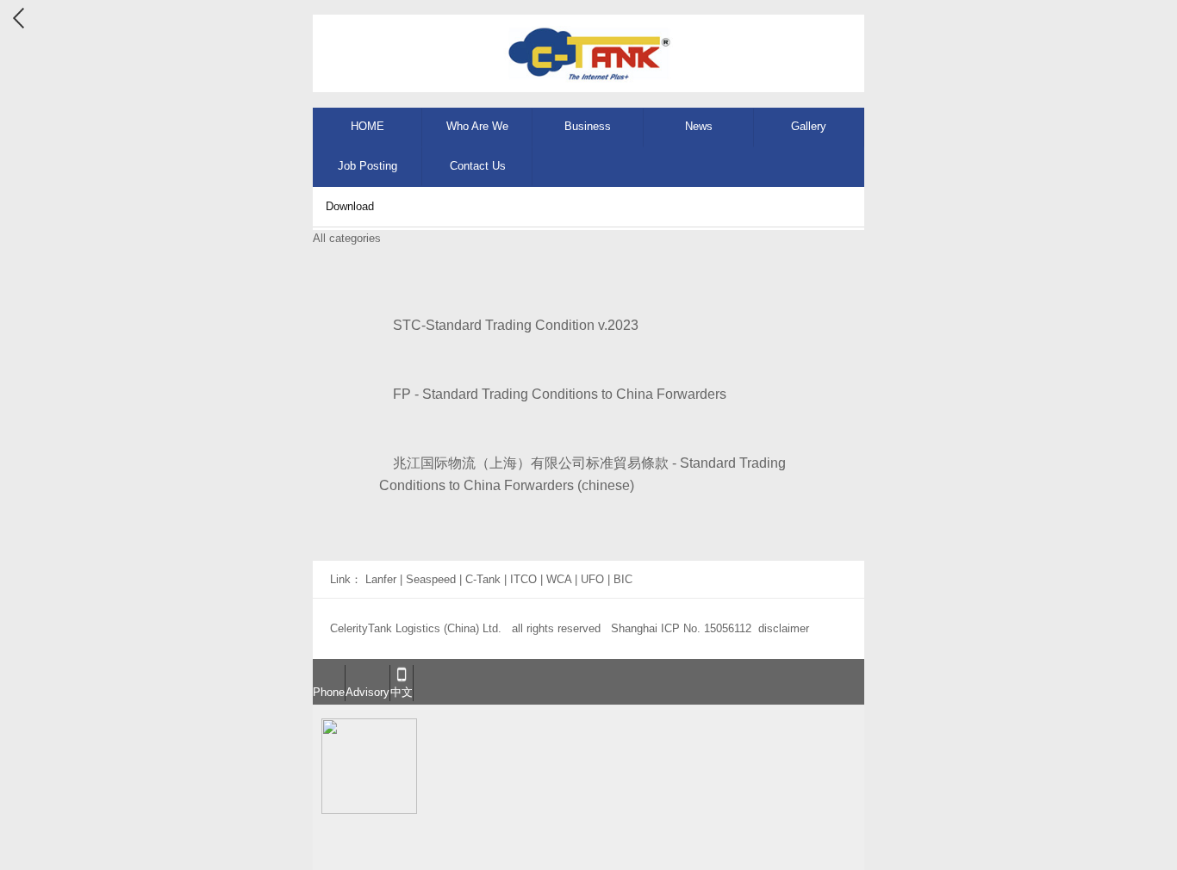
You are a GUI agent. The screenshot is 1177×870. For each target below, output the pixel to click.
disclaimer (783, 628)
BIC (622, 579)
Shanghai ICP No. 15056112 (681, 628)
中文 (401, 692)
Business (587, 126)
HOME (367, 126)
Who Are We (477, 126)
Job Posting (367, 165)
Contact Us (478, 165)
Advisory (367, 692)
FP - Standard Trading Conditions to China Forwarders (552, 394)
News (699, 126)
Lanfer (380, 579)
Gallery (808, 126)
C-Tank (483, 579)
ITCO (523, 579)
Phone (329, 692)
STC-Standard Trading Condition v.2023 (508, 325)
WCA (558, 579)
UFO (592, 579)
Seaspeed (431, 579)
